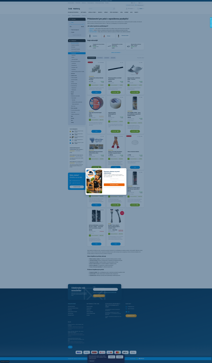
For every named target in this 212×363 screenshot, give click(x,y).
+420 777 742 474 (76, 183)
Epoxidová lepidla (74, 79)
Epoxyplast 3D (74, 65)
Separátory (74, 55)
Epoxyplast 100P (74, 67)
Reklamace (84, 2)
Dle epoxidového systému (75, 61)
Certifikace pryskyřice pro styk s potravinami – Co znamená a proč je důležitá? (113, 313)
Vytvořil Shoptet (133, 358)
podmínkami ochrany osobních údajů (110, 292)
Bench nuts (73, 106)
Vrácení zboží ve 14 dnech (72, 311)
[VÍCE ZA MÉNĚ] (96, 69)
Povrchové (73, 47)
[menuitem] (74, 12)
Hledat (114, 8)
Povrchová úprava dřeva (75, 110)
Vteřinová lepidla (74, 77)
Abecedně (113, 57)
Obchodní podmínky (71, 306)
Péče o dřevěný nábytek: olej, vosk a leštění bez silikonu (76, 332)
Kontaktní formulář (77, 186)
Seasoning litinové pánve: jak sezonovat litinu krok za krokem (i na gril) (76, 339)
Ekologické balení (71, 315)
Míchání (73, 57)
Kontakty (107, 2)
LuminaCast (74, 63)
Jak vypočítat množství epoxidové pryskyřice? (112, 310)
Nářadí (72, 93)
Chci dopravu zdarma (114, 184)
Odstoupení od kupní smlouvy (73, 308)
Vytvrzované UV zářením (75, 49)
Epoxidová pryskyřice (75, 43)
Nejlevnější (99, 57)
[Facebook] (126, 311)
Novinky (72, 118)
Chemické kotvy (74, 85)
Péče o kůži (73, 112)
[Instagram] (128, 311)
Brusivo (72, 91)
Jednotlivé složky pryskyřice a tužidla (77, 71)
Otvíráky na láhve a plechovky (77, 102)
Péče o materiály (74, 108)
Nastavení (92, 361)
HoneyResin (74, 69)
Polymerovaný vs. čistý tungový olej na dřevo (75, 325)
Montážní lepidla (74, 83)
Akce (72, 120)
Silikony (72, 81)
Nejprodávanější (91, 57)
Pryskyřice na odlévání (75, 45)
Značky (72, 122)
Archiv (70, 347)
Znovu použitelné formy (75, 51)
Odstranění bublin (75, 59)
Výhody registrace (90, 2)
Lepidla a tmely (74, 75)
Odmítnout (111, 356)
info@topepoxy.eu (76, 180)
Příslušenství (73, 53)
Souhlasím (119, 356)
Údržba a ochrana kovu (75, 114)
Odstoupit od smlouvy (5, 361)
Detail (96, 92)
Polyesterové (74, 87)
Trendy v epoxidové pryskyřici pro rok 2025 (113, 317)
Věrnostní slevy (70, 313)
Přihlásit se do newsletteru (99, 295)
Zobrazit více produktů (115, 52)
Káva (72, 116)
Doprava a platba (71, 2)
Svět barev (73, 73)
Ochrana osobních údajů (99, 2)
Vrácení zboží (78, 2)
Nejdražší (107, 57)
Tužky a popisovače (75, 104)
